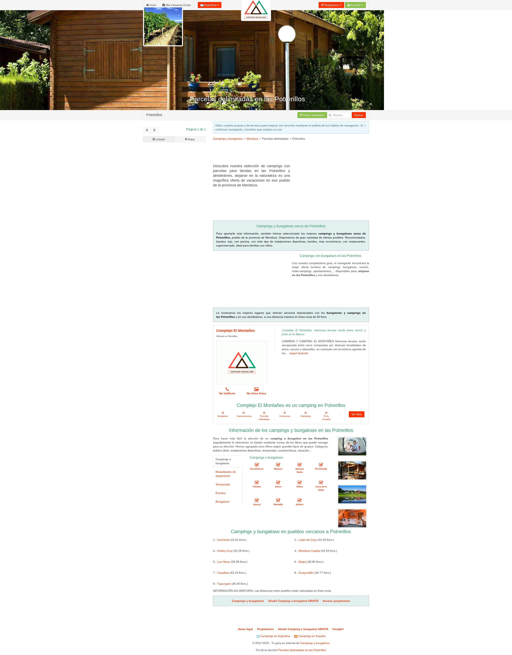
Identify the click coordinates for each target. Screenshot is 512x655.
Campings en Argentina (275, 636)
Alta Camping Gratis (178, 5)
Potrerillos (154, 115)
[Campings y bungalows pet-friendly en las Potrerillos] (321, 465)
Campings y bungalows (227, 138)
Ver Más (356, 414)
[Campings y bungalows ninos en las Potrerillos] (300, 482)
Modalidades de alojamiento (226, 473)
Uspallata (223, 572)
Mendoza (252, 138)
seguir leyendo (298, 353)
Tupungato (224, 583)
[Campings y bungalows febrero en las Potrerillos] (257, 482)
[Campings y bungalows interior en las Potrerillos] (300, 500)
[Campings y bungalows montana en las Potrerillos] (278, 500)
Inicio (152, 5)
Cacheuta (223, 539)
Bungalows (222, 501)
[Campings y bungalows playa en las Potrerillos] (321, 482)
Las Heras (223, 561)
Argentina (210, 5)
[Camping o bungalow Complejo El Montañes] (241, 362)
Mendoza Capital (309, 550)
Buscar (358, 115)
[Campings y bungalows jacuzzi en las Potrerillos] (257, 500)
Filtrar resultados (313, 115)
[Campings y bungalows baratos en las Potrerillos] (278, 465)
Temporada (223, 484)
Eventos (221, 493)
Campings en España (311, 636)
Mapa (191, 139)
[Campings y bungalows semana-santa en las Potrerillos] (300, 465)
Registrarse (332, 5)
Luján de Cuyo (308, 539)
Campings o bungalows (223, 461)
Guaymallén (306, 572)
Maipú (302, 561)
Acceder (356, 5)
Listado (160, 139)
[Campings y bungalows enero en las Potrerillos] (278, 482)
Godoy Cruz (224, 550)
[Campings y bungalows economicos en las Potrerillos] (257, 465)
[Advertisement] (286, 154)
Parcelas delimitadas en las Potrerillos (302, 650)
